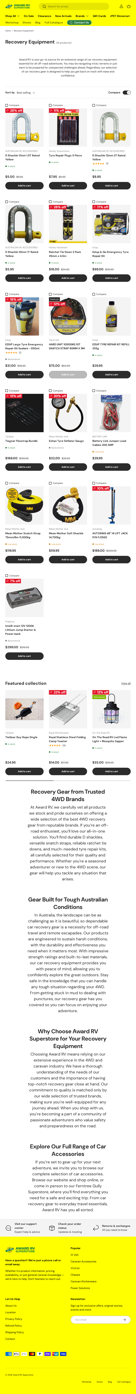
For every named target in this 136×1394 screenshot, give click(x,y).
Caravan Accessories (83, 1261)
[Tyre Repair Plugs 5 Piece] (68, 127)
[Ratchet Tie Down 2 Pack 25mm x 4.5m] (68, 224)
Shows (27, 22)
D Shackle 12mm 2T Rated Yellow (108, 157)
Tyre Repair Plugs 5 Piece (65, 155)
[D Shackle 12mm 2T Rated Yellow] (111, 127)
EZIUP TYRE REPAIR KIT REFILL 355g (111, 346)
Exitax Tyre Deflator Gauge (66, 441)
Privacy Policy (13, 1319)
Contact (10, 1339)
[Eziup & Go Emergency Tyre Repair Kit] (111, 224)
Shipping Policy (14, 1332)
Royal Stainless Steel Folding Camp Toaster (67, 739)
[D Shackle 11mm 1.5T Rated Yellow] (24, 127)
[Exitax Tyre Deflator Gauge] (68, 413)
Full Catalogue (54, 22)
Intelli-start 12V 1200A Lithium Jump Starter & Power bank (20, 630)
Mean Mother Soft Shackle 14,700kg (66, 535)
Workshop (12, 22)
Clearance (44, 16)
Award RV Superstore (23, 1375)
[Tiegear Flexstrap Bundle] (24, 413)
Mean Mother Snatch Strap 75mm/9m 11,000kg (22, 535)
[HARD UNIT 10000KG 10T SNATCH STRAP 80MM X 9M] (68, 316)
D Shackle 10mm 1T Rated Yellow (21, 254)
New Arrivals (63, 16)
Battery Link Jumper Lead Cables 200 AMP (109, 443)
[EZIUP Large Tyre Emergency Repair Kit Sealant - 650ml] (24, 316)
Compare (114, 92)
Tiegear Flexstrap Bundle (21, 441)
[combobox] (74, 6)
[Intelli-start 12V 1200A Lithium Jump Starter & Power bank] (24, 598)
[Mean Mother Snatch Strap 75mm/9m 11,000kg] (24, 505)
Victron (75, 1268)
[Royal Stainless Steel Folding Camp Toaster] (68, 709)
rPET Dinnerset (120, 16)
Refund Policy (13, 1325)
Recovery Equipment (24, 30)
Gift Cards (99, 16)
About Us (11, 1305)
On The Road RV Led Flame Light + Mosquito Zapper (109, 739)
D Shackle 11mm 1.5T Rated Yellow (22, 157)
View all (126, 683)
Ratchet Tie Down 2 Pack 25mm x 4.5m (65, 254)
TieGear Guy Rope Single (21, 737)
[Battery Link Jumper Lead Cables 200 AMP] (111, 413)
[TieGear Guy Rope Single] (24, 709)
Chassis (75, 1275)
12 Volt (74, 1255)
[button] (128, 6)
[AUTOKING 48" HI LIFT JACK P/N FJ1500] (111, 505)
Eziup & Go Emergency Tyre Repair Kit (110, 254)
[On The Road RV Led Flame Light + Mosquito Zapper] (111, 709)
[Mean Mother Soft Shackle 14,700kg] (68, 505)
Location (10, 1312)
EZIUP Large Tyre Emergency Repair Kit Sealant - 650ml (24, 346)
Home (8, 30)
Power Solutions (80, 1288)
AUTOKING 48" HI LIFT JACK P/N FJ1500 (110, 535)
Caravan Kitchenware (84, 1281)
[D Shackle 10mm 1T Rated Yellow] (24, 224)
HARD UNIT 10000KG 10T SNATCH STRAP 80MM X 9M (67, 346)
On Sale (29, 16)
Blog (38, 22)
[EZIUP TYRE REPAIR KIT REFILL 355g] (111, 316)
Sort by (10, 92)
